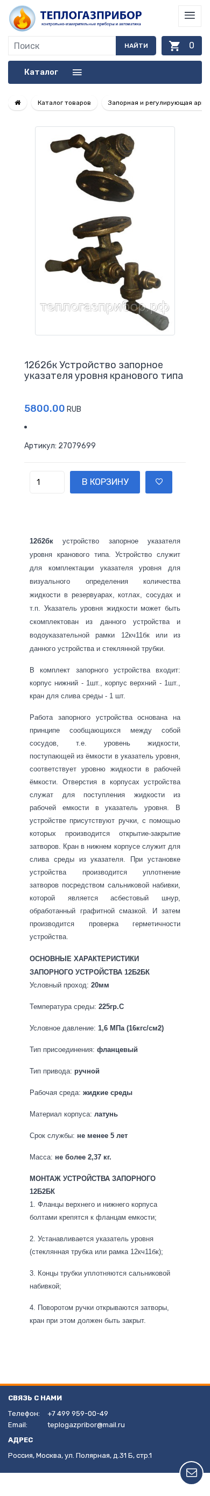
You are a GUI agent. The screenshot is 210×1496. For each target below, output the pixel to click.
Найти (136, 45)
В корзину (105, 482)
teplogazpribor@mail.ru (86, 1425)
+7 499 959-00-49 (77, 1413)
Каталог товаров (64, 102)
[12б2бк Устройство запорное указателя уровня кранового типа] (105, 230)
